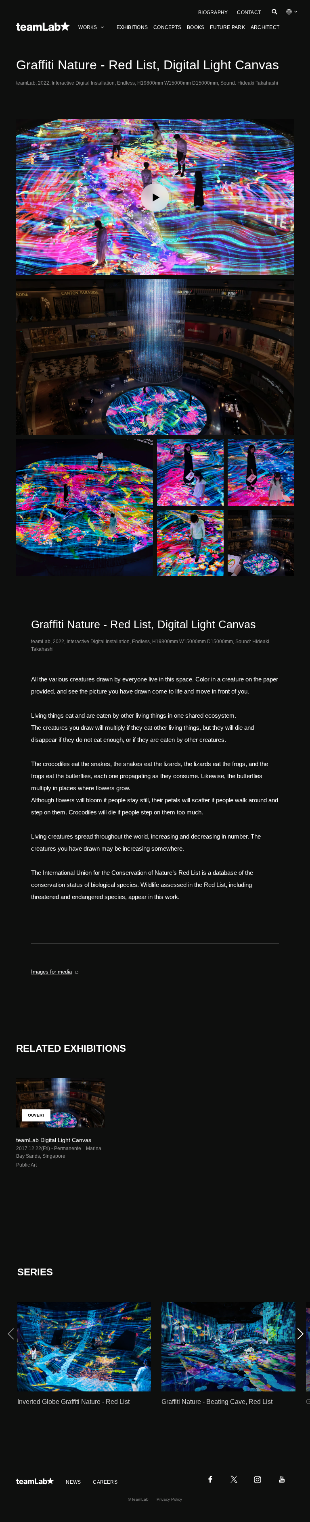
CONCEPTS (167, 27)
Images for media (51, 972)
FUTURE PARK (227, 27)
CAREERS (105, 1482)
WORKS (87, 27)
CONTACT (249, 12)
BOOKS (195, 27)
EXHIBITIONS (132, 27)
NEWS (73, 1482)
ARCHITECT (265, 27)
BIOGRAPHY (213, 12)
